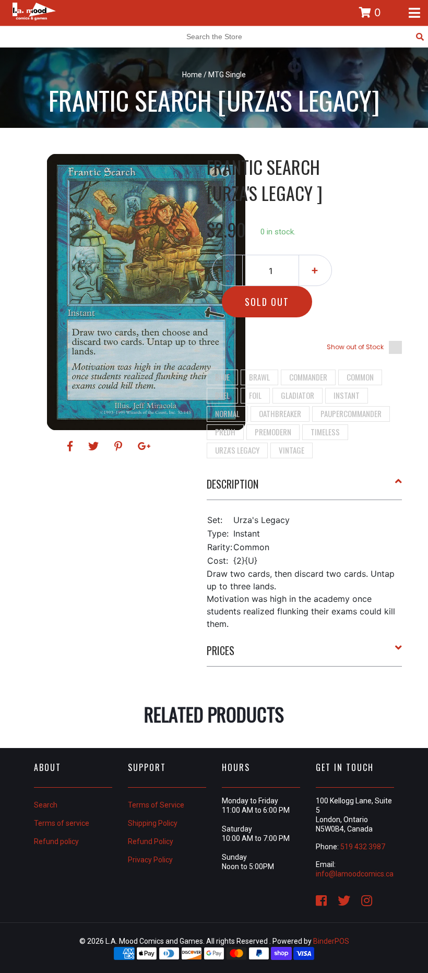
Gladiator (297, 395)
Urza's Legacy (237, 450)
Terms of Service (156, 805)
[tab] (304, 488)
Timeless (325, 431)
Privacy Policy (150, 860)
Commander (308, 377)
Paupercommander (351, 413)
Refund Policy (150, 841)
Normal (227, 413)
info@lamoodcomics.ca (355, 874)
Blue (222, 377)
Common (360, 377)
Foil (255, 395)
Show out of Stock (355, 346)
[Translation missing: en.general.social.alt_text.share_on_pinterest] (119, 446)
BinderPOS (331, 941)
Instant (347, 395)
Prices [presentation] (220, 650)
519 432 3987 (362, 847)
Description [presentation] (232, 484)
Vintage (291, 450)
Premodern (273, 431)
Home (192, 74)
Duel (222, 395)
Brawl (259, 377)
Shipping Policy (152, 823)
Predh (225, 431)
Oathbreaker (280, 413)
